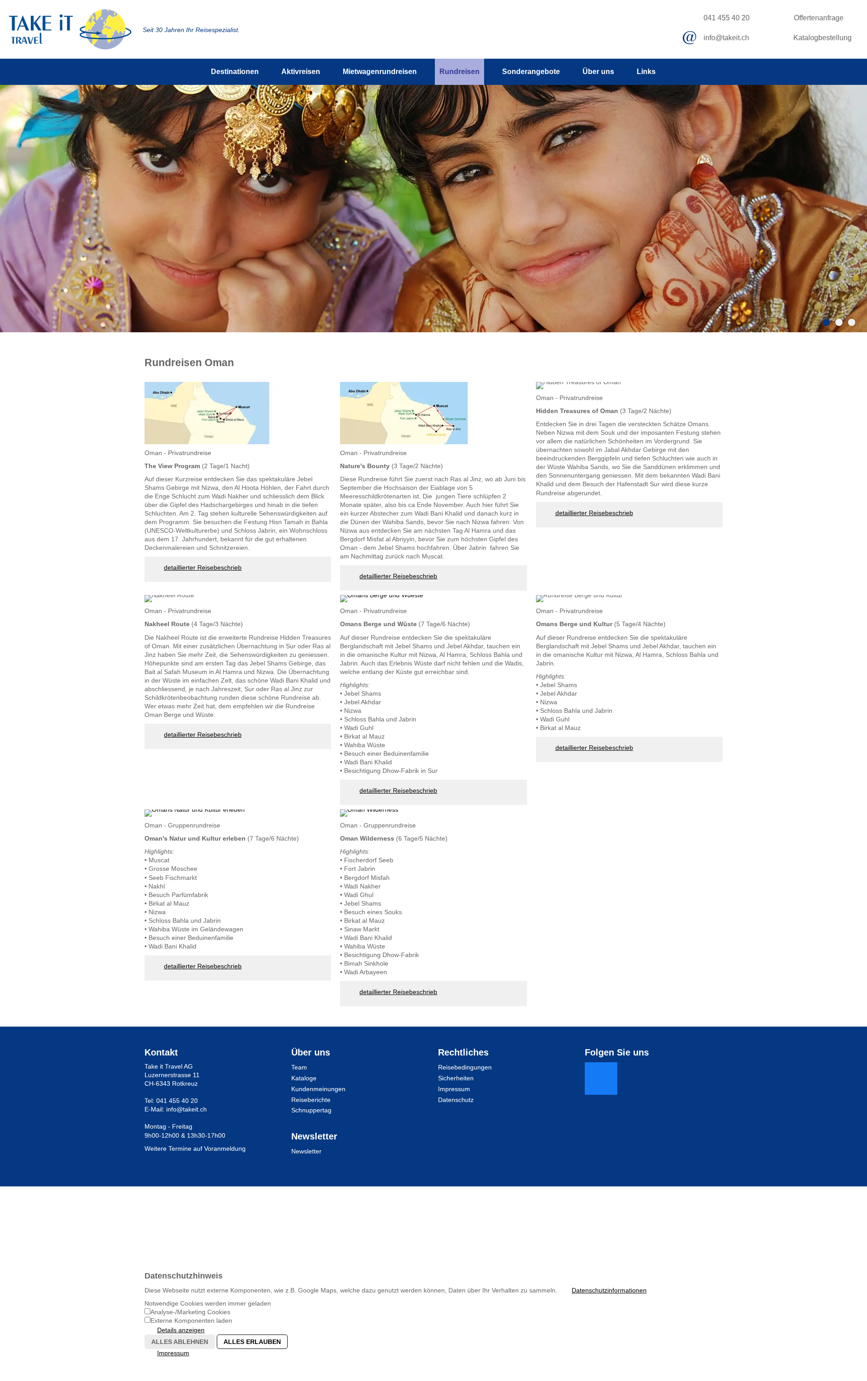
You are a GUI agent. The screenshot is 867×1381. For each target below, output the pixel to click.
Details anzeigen (181, 1330)
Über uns (598, 71)
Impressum (454, 1089)
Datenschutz (456, 1099)
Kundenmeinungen (318, 1089)
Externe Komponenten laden (191, 1320)
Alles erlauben (252, 1341)
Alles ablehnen (179, 1341)
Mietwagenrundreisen (380, 71)
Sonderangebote (531, 71)
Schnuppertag (311, 1110)
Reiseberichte (311, 1099)
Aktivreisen (300, 71)
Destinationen (235, 71)
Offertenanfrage (819, 18)
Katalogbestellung (822, 38)
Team (299, 1067)
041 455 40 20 (727, 18)
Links (646, 71)
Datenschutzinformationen (609, 1290)
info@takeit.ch (726, 38)
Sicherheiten (456, 1078)
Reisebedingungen (465, 1067)
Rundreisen (459, 71)
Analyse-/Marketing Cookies (190, 1312)
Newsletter (306, 1151)
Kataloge (304, 1078)
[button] (601, 1078)
